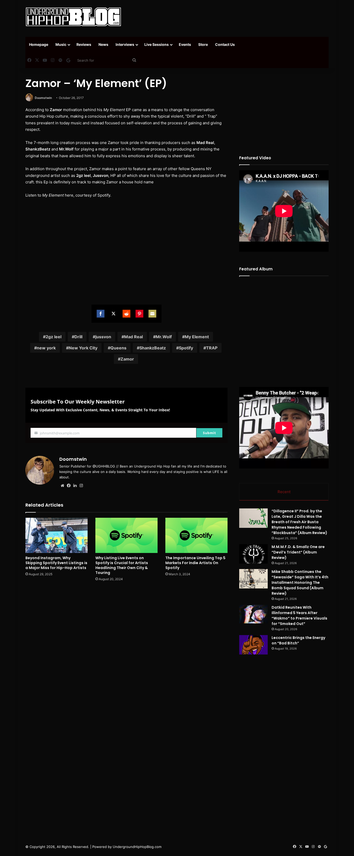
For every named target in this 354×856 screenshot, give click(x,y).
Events (185, 44)
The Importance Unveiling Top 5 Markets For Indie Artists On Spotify (195, 562)
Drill (78, 336)
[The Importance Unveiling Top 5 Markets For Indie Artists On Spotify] (196, 535)
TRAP (211, 347)
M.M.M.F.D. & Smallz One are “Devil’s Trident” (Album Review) (298, 552)
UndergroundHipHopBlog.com (137, 847)
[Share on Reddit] (126, 314)
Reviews (83, 44)
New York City (83, 347)
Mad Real (133, 336)
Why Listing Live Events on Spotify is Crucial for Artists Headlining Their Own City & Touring (121, 565)
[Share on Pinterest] (139, 314)
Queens (118, 347)
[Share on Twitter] (113, 314)
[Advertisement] (228, 16)
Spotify (186, 347)
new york (46, 347)
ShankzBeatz (152, 347)
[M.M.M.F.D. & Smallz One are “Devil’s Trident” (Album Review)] (253, 554)
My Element (197, 336)
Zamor (127, 359)
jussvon (103, 336)
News (103, 44)
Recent (284, 491)
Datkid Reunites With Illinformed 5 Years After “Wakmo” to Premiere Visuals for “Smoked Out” (299, 615)
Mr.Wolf (164, 336)
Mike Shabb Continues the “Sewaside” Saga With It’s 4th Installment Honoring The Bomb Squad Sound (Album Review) (300, 582)
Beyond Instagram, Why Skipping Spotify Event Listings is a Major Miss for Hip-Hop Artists (56, 562)
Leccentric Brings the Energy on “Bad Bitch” (298, 640)
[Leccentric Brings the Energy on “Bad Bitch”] (253, 644)
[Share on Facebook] (100, 314)
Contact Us (225, 44)
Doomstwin (43, 98)
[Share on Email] (152, 314)
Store (203, 44)
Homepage (38, 44)
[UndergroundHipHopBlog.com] (73, 16)
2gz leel (53, 336)
